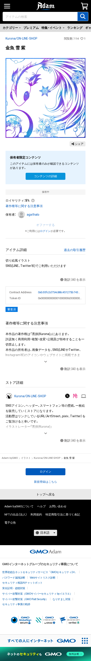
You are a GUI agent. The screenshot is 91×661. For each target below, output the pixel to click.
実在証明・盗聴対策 (13, 588)
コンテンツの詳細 (45, 176)
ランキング (75, 27)
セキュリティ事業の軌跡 (16, 604)
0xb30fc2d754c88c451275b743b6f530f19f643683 (60, 292)
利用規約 (36, 514)
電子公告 (10, 522)
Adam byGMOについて (19, 506)
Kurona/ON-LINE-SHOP (21, 38)
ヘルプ (41, 506)
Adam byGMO (10, 458)
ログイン (45, 231)
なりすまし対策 (61, 599)
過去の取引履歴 (74, 250)
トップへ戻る (45, 494)
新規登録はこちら (45, 481)
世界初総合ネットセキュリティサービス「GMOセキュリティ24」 (39, 572)
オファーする (45, 225)
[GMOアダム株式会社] (45, 552)
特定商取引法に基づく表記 (63, 514)
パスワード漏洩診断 (13, 577)
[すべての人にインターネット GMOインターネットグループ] (39, 641)
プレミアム (31, 27)
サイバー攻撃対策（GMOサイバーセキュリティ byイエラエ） (37, 593)
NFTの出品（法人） (15, 514)
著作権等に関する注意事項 (24, 206)
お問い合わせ (57, 506)
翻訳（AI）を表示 (74, 279)
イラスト (26, 458)
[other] (83, 396)
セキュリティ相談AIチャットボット (22, 582)
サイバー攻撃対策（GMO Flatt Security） (25, 599)
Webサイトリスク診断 (42, 577)
